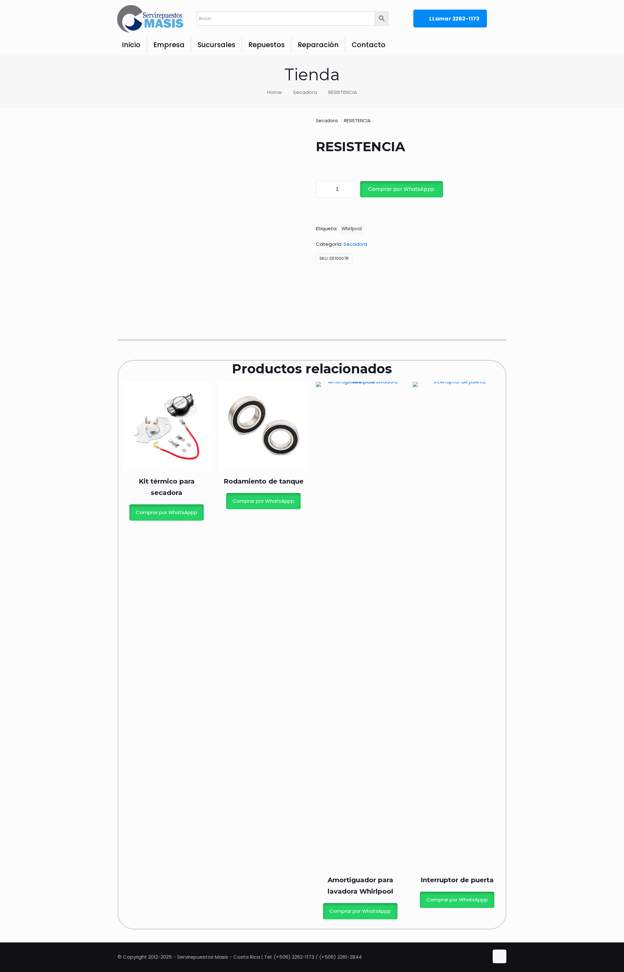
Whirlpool (352, 229)
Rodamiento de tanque (264, 481)
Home (274, 92)
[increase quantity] (351, 189)
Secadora (305, 92)
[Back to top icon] (499, 956)
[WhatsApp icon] (471, 956)
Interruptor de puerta (457, 880)
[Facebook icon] (477, 956)
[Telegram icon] (484, 956)
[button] (401, 189)
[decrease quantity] (323, 189)
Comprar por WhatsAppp (401, 189)
